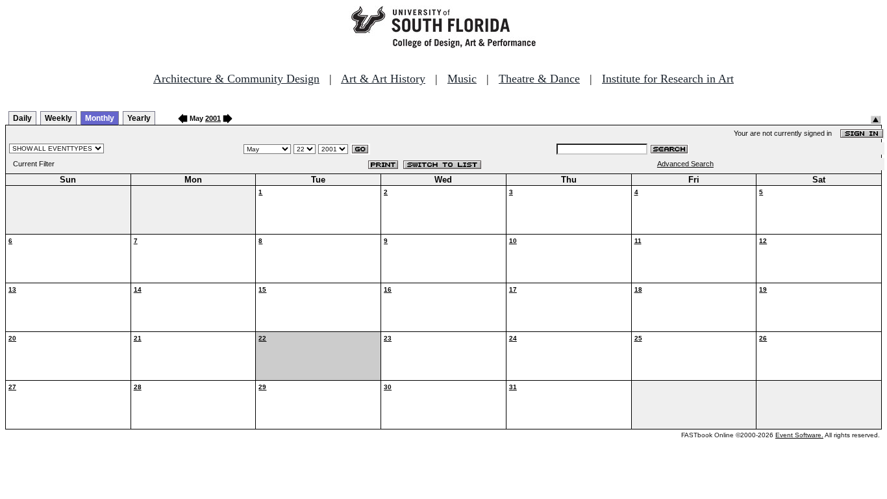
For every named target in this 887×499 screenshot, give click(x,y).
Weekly (58, 118)
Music (462, 78)
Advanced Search (685, 164)
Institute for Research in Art (668, 78)
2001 (213, 118)
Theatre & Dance (539, 78)
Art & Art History (383, 78)
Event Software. (799, 435)
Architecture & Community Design (236, 78)
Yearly (139, 118)
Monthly (99, 118)
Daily (22, 118)
